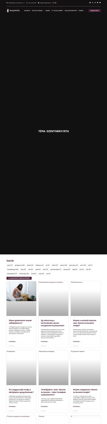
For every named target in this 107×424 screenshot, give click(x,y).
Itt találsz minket (57, 10)
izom (83, 265)
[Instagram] (92, 2)
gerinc (63, 265)
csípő (38, 269)
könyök (67, 269)
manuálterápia (12, 269)
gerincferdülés (55, 269)
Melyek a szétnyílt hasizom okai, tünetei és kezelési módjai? (84, 323)
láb (88, 269)
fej (48, 265)
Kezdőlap (27, 10)
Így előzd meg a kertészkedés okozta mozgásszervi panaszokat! (52, 323)
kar (48, 273)
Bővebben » (12, 341)
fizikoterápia (12, 273)
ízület (55, 265)
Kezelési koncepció (71, 10)
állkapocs (39, 265)
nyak (10, 265)
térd (45, 269)
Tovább (80, 10)
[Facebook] (90, 2)
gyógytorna (20, 265)
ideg (74, 269)
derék (30, 265)
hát (90, 265)
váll (30, 269)
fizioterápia (24, 273)
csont (41, 273)
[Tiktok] (95, 2)
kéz (82, 269)
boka (23, 269)
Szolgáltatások (37, 10)
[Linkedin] (97, 2)
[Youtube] (100, 2)
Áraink (48, 10)
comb (33, 273)
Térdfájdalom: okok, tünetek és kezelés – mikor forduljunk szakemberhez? (53, 392)
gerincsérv (73, 265)
